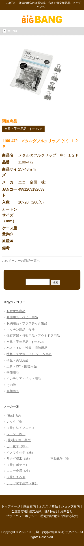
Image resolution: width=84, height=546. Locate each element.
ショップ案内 (70, 506)
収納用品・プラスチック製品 (26, 323)
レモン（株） (15, 434)
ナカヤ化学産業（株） (22, 483)
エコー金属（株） (19, 471)
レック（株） (15, 421)
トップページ (10, 506)
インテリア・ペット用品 (23, 378)
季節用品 (12, 372)
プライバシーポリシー (21, 516)
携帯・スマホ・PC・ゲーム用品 (29, 354)
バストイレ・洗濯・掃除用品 (26, 348)
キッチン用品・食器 (20, 329)
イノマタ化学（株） (20, 452)
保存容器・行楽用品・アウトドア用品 (33, 335)
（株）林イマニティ (20, 428)
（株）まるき (15, 477)
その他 (11, 385)
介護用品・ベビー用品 (22, 317)
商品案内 (29, 506)
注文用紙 (35, 511)
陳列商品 (51, 511)
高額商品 (12, 391)
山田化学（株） (17, 446)
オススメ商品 (48, 506)
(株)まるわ (13, 415)
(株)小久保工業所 (18, 440)
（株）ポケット (17, 465)
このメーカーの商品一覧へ (21, 260)
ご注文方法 (19, 511)
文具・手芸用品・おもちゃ (23, 128)
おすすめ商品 (15, 311)
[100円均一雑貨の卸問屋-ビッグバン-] (42, 22)
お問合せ (66, 511)
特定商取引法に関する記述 (59, 516)
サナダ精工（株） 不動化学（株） (39, 458)
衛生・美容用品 (17, 360)
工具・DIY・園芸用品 (21, 366)
